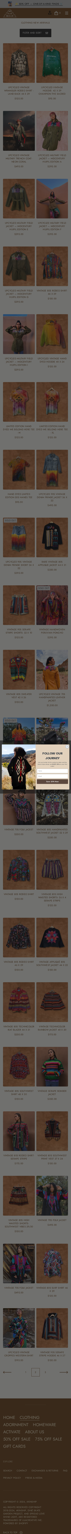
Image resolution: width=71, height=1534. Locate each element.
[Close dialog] (67, 746)
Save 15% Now (52, 781)
